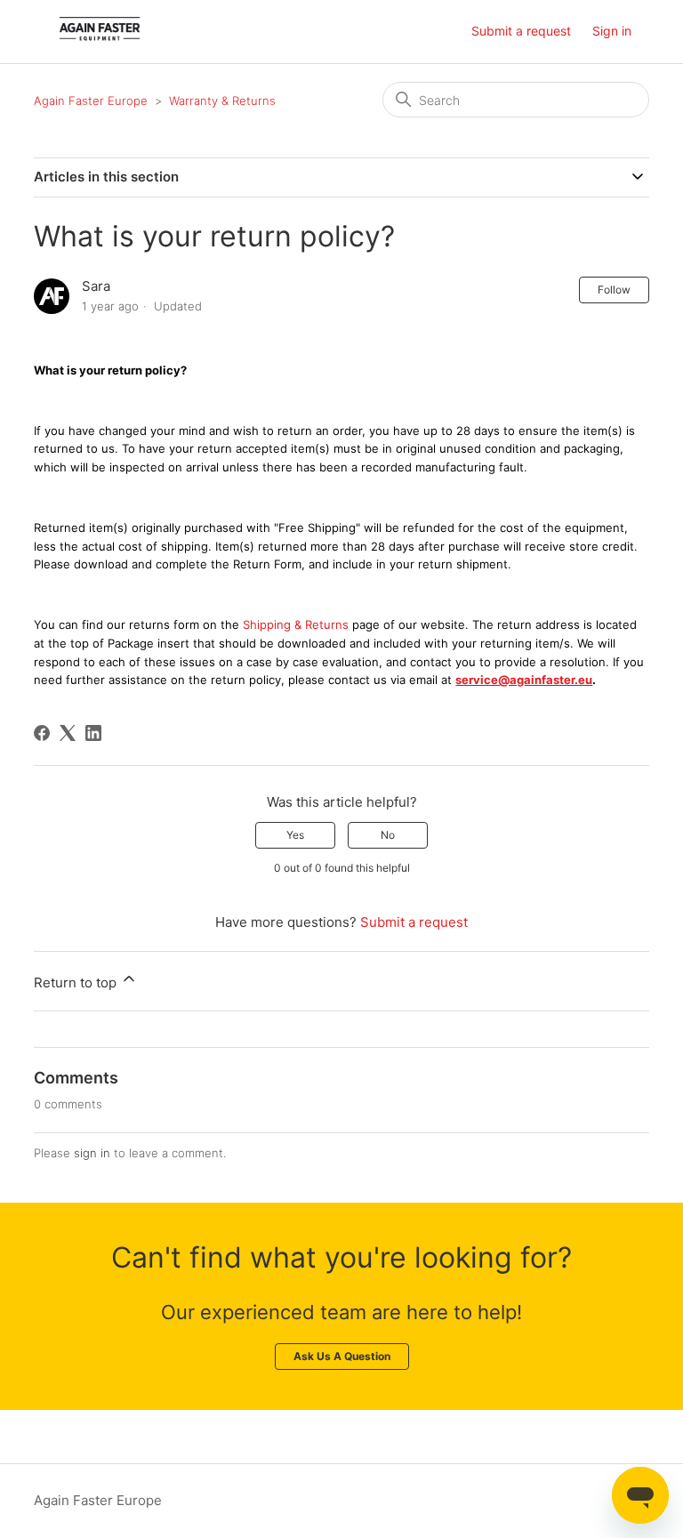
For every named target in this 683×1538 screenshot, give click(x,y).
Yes (295, 834)
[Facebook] (42, 733)
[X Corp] (68, 733)
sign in (92, 1153)
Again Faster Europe (92, 100)
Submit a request (521, 30)
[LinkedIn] (93, 733)
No (388, 834)
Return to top (77, 982)
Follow (614, 289)
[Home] (99, 40)
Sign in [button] (611, 30)
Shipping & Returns (296, 624)
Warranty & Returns (222, 100)
